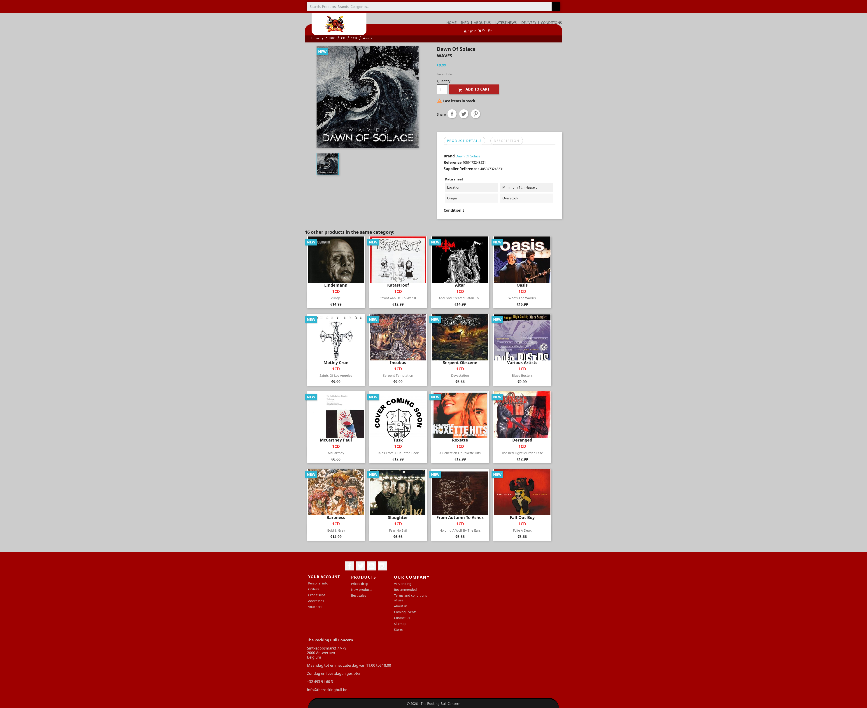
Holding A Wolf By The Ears (460, 530)
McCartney (336, 453)
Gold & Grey (336, 530)
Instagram (382, 565)
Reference (452, 162)
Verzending (402, 584)
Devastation (460, 375)
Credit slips (316, 595)
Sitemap (400, 624)
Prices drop (359, 584)
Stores (398, 629)
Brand (449, 156)
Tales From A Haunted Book (398, 453)
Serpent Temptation (398, 375)
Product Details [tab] (464, 140)
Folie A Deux (522, 530)
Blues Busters (522, 375)
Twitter (360, 565)
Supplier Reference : (461, 168)
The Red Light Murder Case (522, 453)
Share (452, 113)
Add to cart (473, 89)
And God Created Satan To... (460, 298)
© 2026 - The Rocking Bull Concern (433, 703)
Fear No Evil (398, 530)
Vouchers (315, 607)
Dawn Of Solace (468, 156)
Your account (324, 576)
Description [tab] (507, 140)
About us (401, 606)
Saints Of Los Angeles (335, 375)
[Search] (556, 6)
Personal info (318, 583)
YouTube (371, 565)
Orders (313, 589)
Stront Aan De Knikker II (398, 298)
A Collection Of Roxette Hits (460, 453)
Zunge (336, 298)
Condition (452, 210)
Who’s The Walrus (522, 298)
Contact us (402, 618)
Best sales (358, 595)
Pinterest (475, 113)
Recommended (405, 589)
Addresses (316, 601)
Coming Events (405, 612)
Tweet (463, 113)
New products (361, 589)
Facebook (349, 565)
